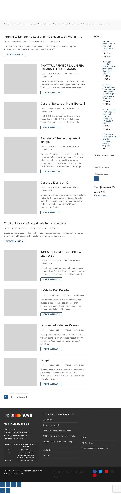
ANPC (84, 437)
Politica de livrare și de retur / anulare (60, 436)
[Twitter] (100, 471)
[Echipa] (20, 372)
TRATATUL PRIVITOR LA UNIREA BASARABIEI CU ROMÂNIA (62, 67)
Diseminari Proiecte (38, 41)
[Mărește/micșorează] (2, 484)
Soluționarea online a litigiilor (95, 448)
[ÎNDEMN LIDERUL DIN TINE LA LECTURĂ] (20, 265)
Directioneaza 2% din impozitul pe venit (58, 443)
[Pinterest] (95, 475)
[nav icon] (113, 9)
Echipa (45, 360)
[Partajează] (13, 484)
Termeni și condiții (51, 425)
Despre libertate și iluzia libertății (62, 103)
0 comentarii (55, 41)
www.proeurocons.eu (25, 460)
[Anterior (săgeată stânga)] (2, 490)
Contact (46, 455)
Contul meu (48, 420)
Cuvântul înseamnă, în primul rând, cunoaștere (35, 223)
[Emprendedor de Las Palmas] (20, 337)
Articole (67, 295)
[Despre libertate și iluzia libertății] (20, 115)
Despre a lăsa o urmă (54, 182)
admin (44, 260)
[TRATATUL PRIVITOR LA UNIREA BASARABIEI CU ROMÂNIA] (20, 79)
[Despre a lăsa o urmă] (20, 197)
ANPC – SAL (87, 443)
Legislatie (47, 450)
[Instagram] (112, 471)
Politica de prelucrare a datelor (57, 430)
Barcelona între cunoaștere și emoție (60, 140)
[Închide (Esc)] (19, 484)
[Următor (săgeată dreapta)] (8, 490)
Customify (19, 473)
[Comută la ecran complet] (8, 484)
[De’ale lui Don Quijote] (20, 302)
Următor (22, 397)
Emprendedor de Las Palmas (59, 325)
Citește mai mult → (14, 54)
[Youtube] (106, 471)
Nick (7, 41)
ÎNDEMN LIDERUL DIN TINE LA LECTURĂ (60, 253)
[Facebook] (95, 471)
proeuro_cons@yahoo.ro (25, 453)
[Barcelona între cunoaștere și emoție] (20, 155)
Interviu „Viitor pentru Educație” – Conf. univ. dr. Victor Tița (43, 36)
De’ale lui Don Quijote (54, 290)
